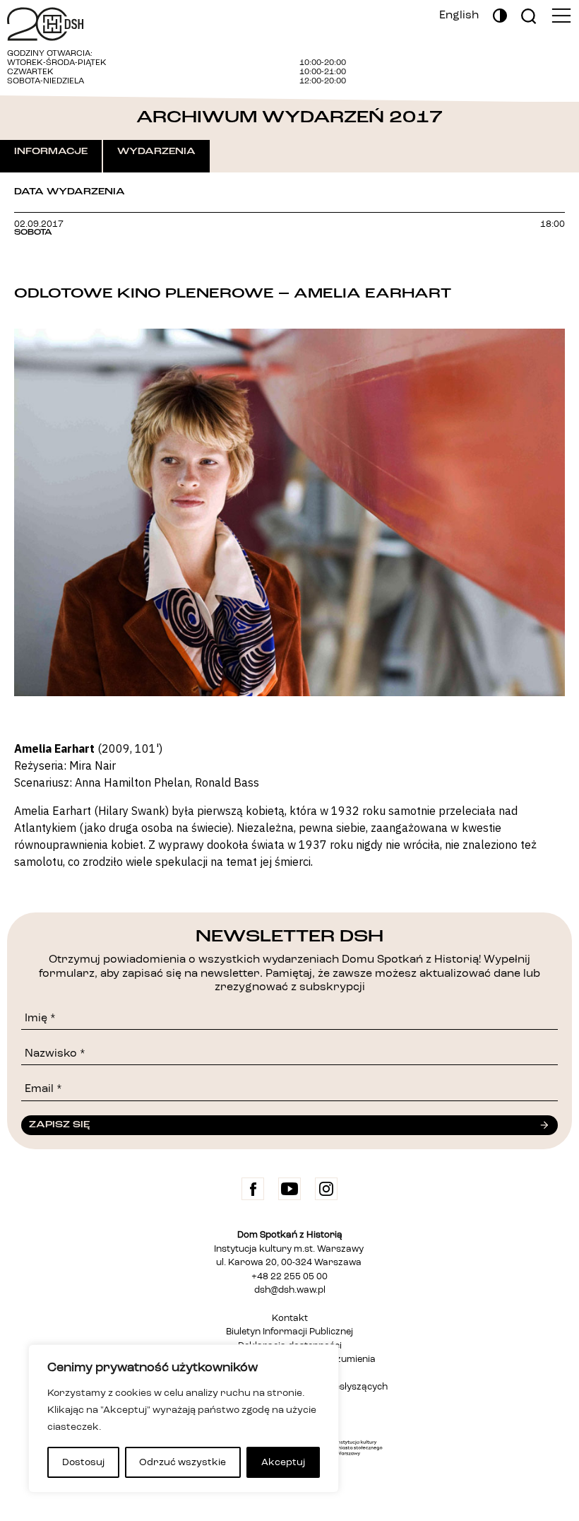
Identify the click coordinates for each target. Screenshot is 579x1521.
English (459, 15)
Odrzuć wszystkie (182, 1462)
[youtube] (289, 1189)
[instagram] (326, 1189)
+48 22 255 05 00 (289, 1276)
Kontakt (290, 1318)
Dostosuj (83, 1462)
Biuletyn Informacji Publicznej (289, 1332)
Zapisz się (59, 1124)
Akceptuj (283, 1462)
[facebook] (252, 1189)
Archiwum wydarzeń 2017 (289, 117)
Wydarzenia (156, 151)
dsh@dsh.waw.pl (290, 1290)
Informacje (51, 151)
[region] (183, 1418)
